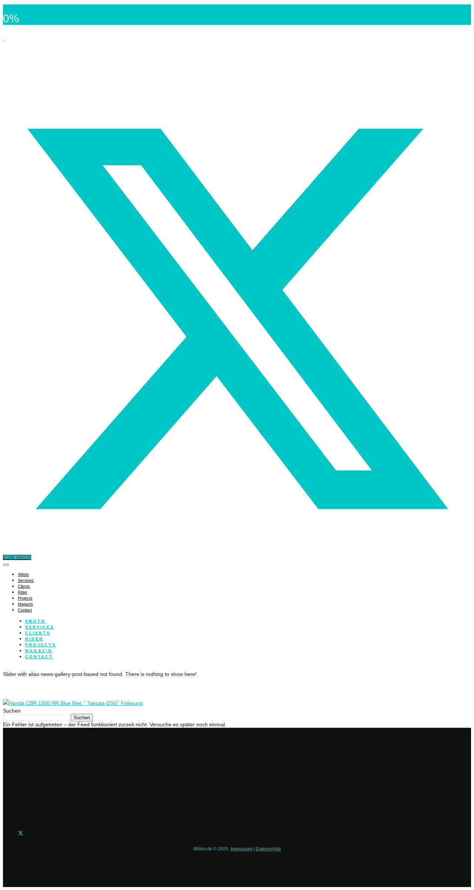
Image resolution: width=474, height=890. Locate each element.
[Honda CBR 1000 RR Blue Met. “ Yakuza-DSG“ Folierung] (73, 703)
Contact (25, 610)
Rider (22, 592)
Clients (24, 586)
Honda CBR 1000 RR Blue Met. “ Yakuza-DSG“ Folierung (95, 688)
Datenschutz (268, 848)
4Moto (23, 574)
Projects (25, 598)
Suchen (12, 711)
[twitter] (20, 834)
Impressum (241, 848)
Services (26, 580)
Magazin (25, 604)
